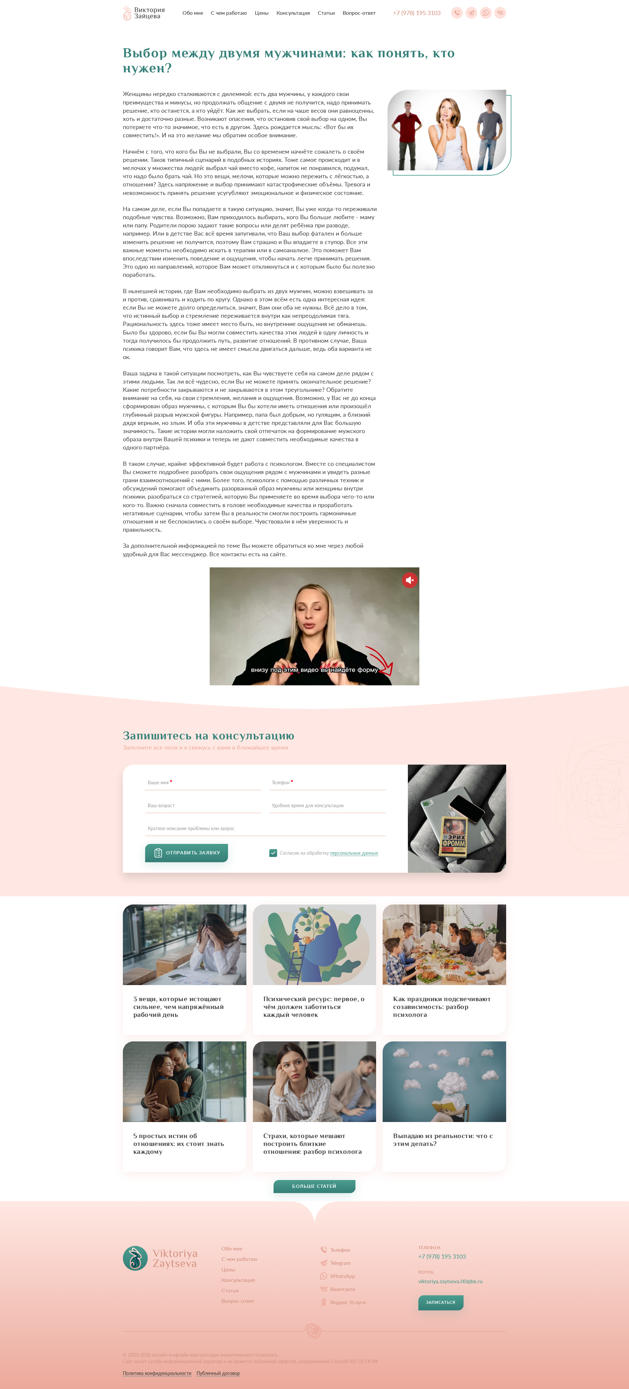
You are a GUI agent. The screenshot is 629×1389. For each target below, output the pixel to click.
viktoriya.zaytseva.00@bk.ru (450, 1281)
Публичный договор (218, 1373)
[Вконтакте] (500, 13)
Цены (262, 13)
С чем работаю (229, 13)
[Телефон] (457, 13)
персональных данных (354, 853)
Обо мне (192, 13)
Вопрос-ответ (359, 13)
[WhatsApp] (486, 13)
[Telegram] (471, 13)
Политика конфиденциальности (157, 1373)
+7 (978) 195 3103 (442, 1256)
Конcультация (293, 13)
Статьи (326, 13)
